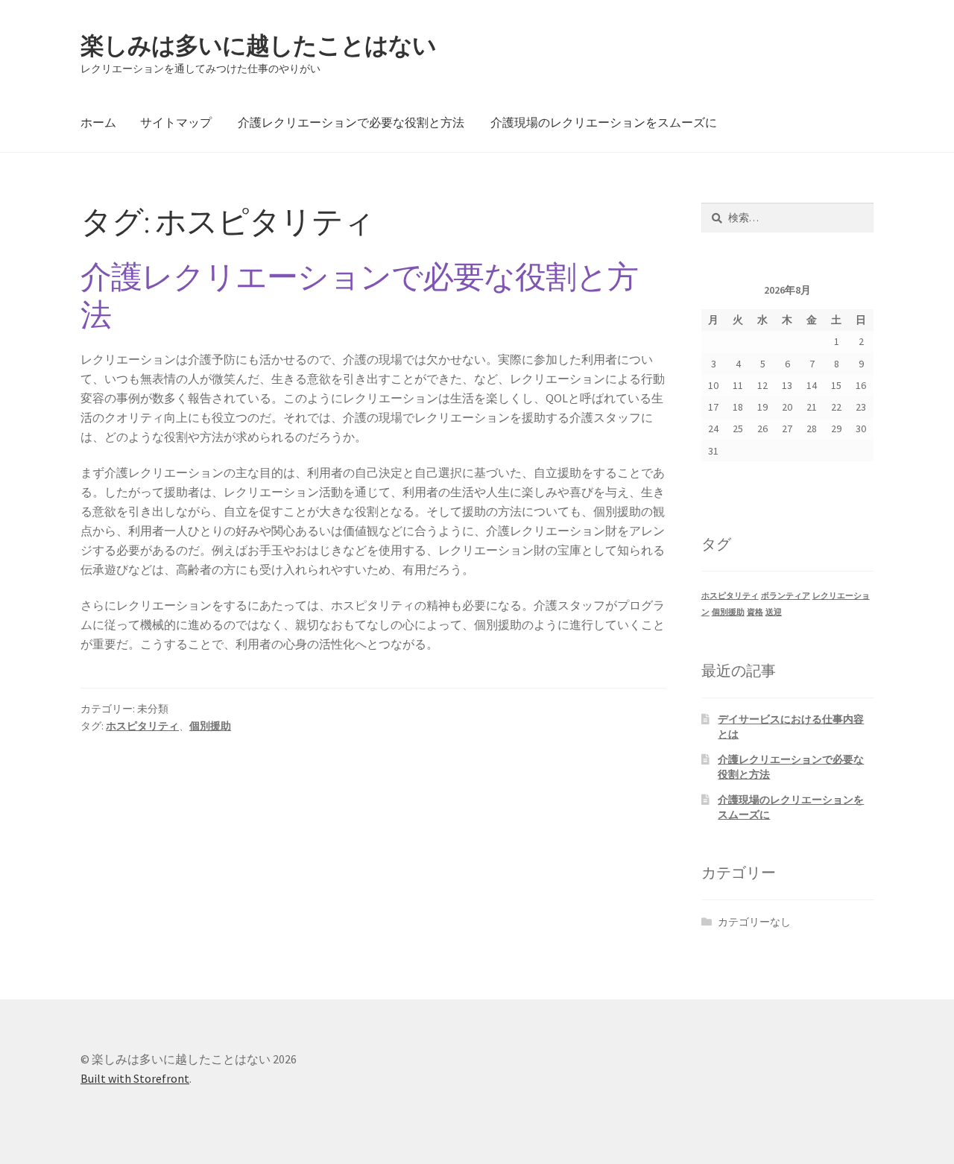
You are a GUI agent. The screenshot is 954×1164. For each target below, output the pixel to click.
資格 (755, 612)
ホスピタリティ (142, 726)
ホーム (98, 122)
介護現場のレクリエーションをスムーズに (603, 122)
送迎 (773, 612)
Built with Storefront (134, 1078)
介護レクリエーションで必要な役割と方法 (351, 122)
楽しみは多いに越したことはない (258, 45)
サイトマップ (176, 122)
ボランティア (785, 596)
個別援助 (210, 726)
